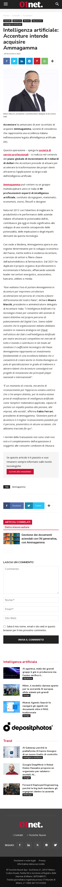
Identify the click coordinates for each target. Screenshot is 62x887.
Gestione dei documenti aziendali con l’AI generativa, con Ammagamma (39, 538)
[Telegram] (46, 845)
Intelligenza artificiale (20, 662)
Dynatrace (27, 678)
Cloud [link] (44, 330)
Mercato (27, 21)
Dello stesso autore (17, 527)
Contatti (18, 835)
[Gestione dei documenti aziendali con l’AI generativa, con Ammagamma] (11, 538)
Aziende (16, 15)
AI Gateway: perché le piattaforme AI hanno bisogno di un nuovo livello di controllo (40, 751)
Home (6, 15)
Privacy (42, 860)
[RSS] (37, 845)
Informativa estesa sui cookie (31, 864)
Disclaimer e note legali (25, 860)
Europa (26, 695)
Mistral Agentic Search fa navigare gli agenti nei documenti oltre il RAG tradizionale (36, 707)
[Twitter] (55, 845)
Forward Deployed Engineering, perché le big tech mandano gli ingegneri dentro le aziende (40, 788)
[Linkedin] (28, 845)
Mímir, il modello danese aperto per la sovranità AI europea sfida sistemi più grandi (40, 689)
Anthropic (27, 794)
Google (26, 778)
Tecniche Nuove (37, 835)
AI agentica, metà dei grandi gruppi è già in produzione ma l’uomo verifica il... (39, 672)
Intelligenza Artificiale (12, 24)
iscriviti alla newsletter (20, 471)
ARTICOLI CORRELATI (17, 522)
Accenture (27, 15)
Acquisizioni (37, 21)
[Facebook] (19, 845)
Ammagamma (11, 184)
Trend (7, 741)
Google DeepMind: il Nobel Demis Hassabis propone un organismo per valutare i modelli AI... (38, 769)
